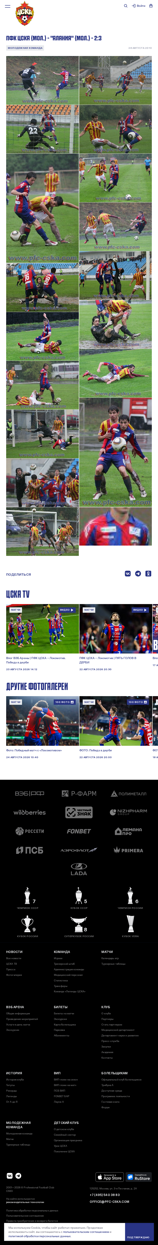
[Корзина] (151, 6)
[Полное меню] (7, 6)
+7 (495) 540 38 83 (104, 1195)
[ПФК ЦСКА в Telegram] (18, 1175)
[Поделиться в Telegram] (138, 574)
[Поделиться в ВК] (127, 574)
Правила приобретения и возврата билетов (32, 1220)
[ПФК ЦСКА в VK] (9, 1175)
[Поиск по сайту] (126, 6)
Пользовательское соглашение (25, 1215)
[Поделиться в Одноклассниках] (148, 574)
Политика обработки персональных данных (32, 1210)
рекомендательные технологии (25, 1202)
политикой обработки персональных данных (39, 1236)
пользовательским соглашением (86, 1231)
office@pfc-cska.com (109, 1202)
